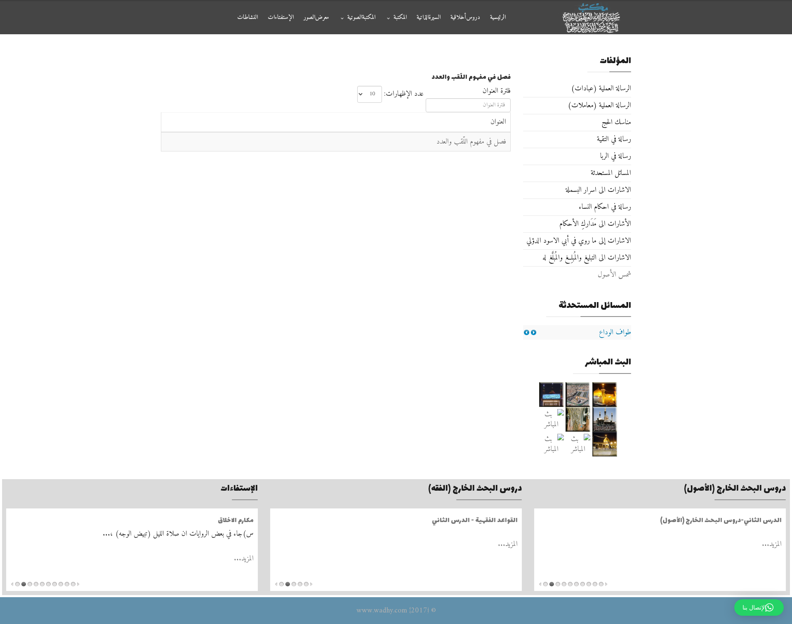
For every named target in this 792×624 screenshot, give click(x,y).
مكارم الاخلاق (236, 521)
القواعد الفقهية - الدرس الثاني (475, 521)
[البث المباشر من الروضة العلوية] (605, 394)
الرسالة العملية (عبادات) (601, 88)
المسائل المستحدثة (611, 173)
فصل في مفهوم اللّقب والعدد (471, 141)
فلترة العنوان (496, 91)
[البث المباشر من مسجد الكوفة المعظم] (605, 444)
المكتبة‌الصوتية (361, 17)
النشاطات (247, 17)
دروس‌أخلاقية (465, 17)
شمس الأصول (614, 274)
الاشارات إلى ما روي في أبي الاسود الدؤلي (578, 240)
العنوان (498, 122)
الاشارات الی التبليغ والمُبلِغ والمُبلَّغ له (586, 257)
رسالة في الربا (615, 156)
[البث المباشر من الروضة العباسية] (551, 394)
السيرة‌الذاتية (429, 17)
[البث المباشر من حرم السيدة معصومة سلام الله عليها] (551, 444)
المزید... (772, 544)
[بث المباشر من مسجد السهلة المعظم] (551, 419)
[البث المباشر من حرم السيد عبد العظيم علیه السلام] (578, 444)
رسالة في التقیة (614, 139)
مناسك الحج (616, 122)
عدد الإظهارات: (404, 94)
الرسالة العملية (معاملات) (599, 105)
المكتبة (400, 17)
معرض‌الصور (316, 17)
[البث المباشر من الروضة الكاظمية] (605, 419)
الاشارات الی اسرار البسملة (598, 190)
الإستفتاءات (281, 17)
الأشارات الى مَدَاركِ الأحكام (595, 223)
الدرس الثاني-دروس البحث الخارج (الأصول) (721, 521)
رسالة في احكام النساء (605, 207)
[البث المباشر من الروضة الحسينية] (578, 394)
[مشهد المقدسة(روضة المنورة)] (578, 419)
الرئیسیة (498, 17)
